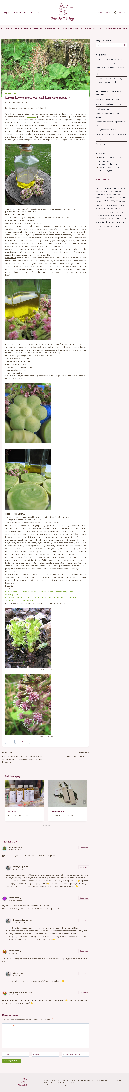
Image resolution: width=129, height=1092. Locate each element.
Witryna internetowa (71, 1054)
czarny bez (108, 191)
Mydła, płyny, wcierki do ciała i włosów (111, 134)
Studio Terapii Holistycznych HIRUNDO (62, 28)
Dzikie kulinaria (21, 28)
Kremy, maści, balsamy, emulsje (108, 104)
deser (116, 191)
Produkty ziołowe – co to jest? (108, 99)
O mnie (99, 12)
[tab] (43, 825)
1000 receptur (101, 188)
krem (122, 201)
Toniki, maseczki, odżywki (106, 129)
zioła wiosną (108, 226)
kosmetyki (10, 742)
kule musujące (106, 205)
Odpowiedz (84, 848)
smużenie (111, 215)
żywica (99, 229)
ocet (99, 211)
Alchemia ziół (36, 28)
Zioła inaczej (101, 144)
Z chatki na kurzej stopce (92, 28)
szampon (100, 218)
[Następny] (84, 802)
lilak (122, 205)
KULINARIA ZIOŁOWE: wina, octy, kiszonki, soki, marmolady (109, 80)
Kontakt (108, 12)
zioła (121, 222)
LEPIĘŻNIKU (31, 116)
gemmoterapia (100, 198)
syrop (118, 215)
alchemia (111, 188)
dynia (120, 191)
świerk (116, 226)
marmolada (99, 209)
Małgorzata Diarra (18, 992)
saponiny (103, 215)
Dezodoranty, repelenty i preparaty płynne (110, 123)
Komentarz (8, 1026)
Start (91, 12)
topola (123, 219)
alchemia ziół (121, 188)
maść (112, 208)
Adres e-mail (39, 1054)
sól (106, 219)
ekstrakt (109, 194)
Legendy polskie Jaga (108, 164)
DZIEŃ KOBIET (14, 811)
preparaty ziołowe (22, 742)
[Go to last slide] (7, 802)
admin (15, 973)
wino (113, 222)
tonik (116, 218)
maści (106, 209)
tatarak (111, 218)
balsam (99, 191)
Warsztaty (103, 222)
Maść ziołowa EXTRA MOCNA (77, 755)
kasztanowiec (119, 197)
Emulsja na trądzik (57, 811)
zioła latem (99, 226)
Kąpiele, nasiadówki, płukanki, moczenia (108, 115)
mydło (118, 208)
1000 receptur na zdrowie (117, 28)
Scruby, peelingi (102, 109)
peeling (117, 212)
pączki (123, 212)
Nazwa (6, 1054)
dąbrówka (100, 194)
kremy (98, 205)
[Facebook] (115, 12)
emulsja (116, 194)
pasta (111, 212)
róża (97, 215)
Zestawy (99, 139)
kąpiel (116, 205)
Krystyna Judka (14, 102)
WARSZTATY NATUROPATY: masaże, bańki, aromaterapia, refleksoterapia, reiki (111, 70)
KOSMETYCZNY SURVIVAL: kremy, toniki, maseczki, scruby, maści (109, 61)
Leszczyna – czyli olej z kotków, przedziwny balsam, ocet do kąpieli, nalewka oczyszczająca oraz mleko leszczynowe (23, 757)
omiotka (105, 212)
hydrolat (109, 198)
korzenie (99, 202)
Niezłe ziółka (6, 28)
